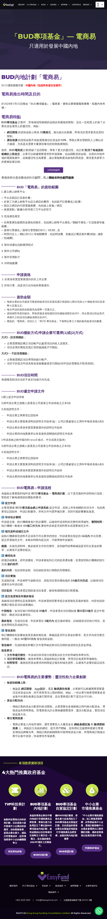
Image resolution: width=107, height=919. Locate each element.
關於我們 (21, 5)
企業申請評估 (76, 5)
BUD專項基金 (32, 5)
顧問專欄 (64, 5)
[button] (99, 911)
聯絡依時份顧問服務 (61, 177)
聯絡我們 (86, 5)
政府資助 (53, 5)
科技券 (43, 5)
